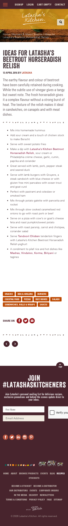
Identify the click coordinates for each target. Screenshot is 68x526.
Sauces (43, 304)
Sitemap (58, 499)
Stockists (34, 477)
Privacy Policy (37, 499)
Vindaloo (27, 253)
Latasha (27, 72)
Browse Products (29, 473)
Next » (15, 344)
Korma (38, 253)
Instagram (24, 437)
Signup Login (24, 4)
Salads (56, 299)
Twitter (25, 320)
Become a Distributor (45, 485)
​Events (44, 473)
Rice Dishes (41, 299)
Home (6, 34)
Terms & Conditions (16, 499)
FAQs (49, 499)
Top (60, 367)
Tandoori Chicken (29, 236)
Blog (52, 473)
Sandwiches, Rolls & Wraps (20, 304)
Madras (15, 253)
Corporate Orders (49, 490)
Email (32, 320)
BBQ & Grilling (25, 293)
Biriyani (49, 253)
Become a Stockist (22, 485)
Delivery (33, 494)
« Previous (7, 344)
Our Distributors (18, 490)
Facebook (19, 320)
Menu (4, 4)
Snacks (9, 293)
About (14, 473)
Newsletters (47, 494)
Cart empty (44, 4)
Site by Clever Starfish (34, 508)
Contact (60, 4)
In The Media (20, 494)
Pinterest (31, 437)
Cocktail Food (12, 299)
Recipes (61, 473)
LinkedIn (18, 437)
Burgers (41, 293)
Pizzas (27, 299)
